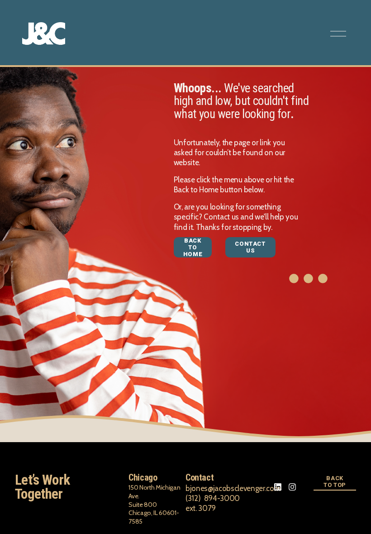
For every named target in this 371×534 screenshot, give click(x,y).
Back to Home (193, 247)
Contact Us (250, 247)
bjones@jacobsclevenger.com (233, 488)
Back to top (334, 481)
